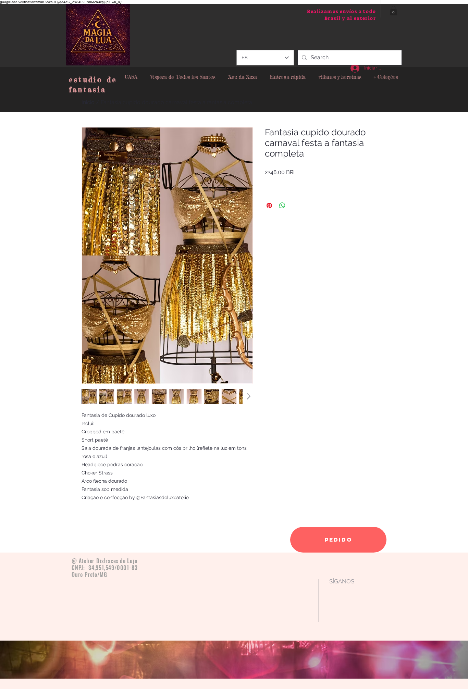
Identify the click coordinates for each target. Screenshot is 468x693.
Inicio (88, 102)
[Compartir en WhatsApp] (282, 205)
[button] (393, 10)
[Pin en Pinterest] (269, 205)
